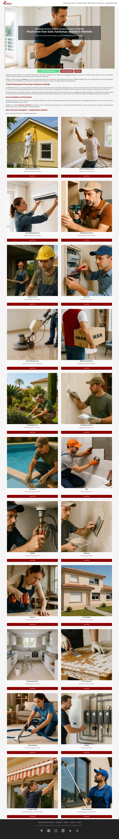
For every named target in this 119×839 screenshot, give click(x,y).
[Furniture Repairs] (86, 654)
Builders (66, 822)
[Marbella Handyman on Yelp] (77, 833)
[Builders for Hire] (32, 270)
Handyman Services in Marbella (45, 822)
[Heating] (86, 718)
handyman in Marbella (24, 105)
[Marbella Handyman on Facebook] (49, 833)
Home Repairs (58, 822)
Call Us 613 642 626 (66, 71)
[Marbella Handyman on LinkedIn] (63, 833)
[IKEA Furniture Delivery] (86, 334)
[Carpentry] (32, 590)
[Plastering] (86, 526)
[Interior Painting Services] (86, 142)
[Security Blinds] (86, 590)
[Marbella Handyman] (7, 3)
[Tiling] (86, 462)
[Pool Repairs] (32, 462)
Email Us (78, 71)
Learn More (32, 176)
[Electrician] (86, 270)
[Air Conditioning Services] (32, 206)
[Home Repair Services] (86, 398)
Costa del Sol (52, 79)
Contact (79, 822)
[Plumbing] (32, 526)
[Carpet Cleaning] (32, 718)
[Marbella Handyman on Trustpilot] (70, 833)
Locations (72, 822)
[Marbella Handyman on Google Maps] (41, 833)
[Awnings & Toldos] (32, 782)
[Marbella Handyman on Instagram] (56, 833)
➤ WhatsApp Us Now (48, 71)
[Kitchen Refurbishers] (32, 654)
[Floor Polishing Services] (32, 334)
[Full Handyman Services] (86, 206)
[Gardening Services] (32, 398)
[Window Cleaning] (86, 782)
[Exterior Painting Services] (32, 142)
